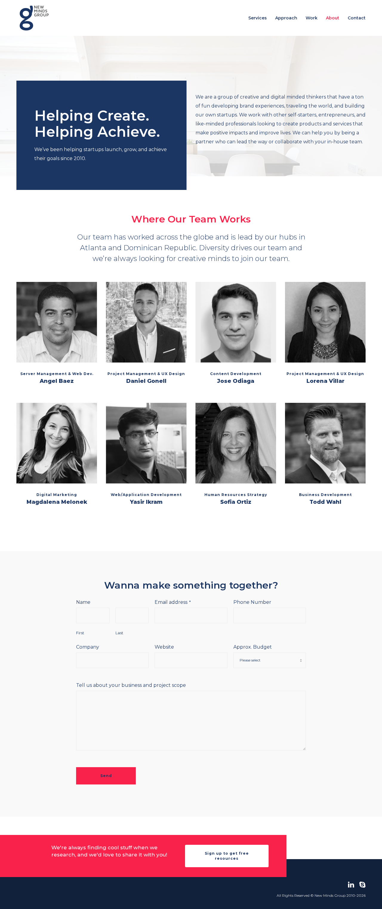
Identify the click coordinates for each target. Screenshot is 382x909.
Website (164, 647)
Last (119, 633)
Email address (173, 602)
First (80, 633)
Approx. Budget (252, 647)
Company (87, 647)
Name (83, 602)
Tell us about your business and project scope (131, 685)
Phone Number (252, 602)
